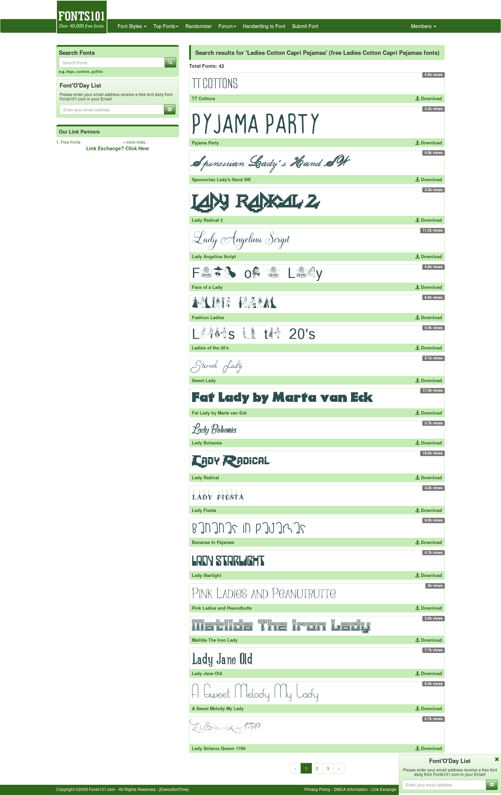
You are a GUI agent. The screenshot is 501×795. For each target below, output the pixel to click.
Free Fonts (70, 142)
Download (431, 98)
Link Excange (383, 789)
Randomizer (198, 25)
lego (70, 71)
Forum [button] (225, 25)
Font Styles (130, 25)
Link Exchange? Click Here (117, 148)
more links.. (136, 142)
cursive (82, 71)
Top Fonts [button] (164, 25)
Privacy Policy (317, 789)
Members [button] (422, 25)
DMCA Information (351, 789)
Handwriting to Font (264, 25)
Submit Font (305, 25)
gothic (97, 71)
